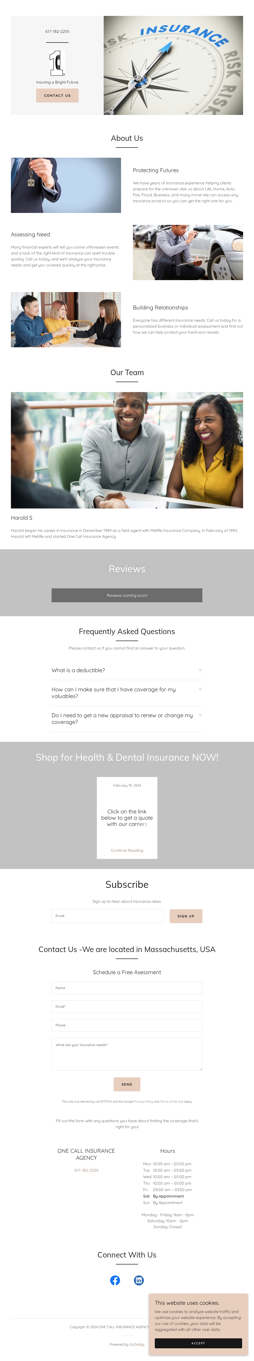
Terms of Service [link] (171, 1101)
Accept (198, 1343)
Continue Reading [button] (127, 850)
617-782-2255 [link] (57, 31)
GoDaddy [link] (136, 1344)
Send (127, 1084)
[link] (57, 62)
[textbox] (108, 916)
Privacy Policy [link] (143, 1101)
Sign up (186, 916)
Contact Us (57, 95)
